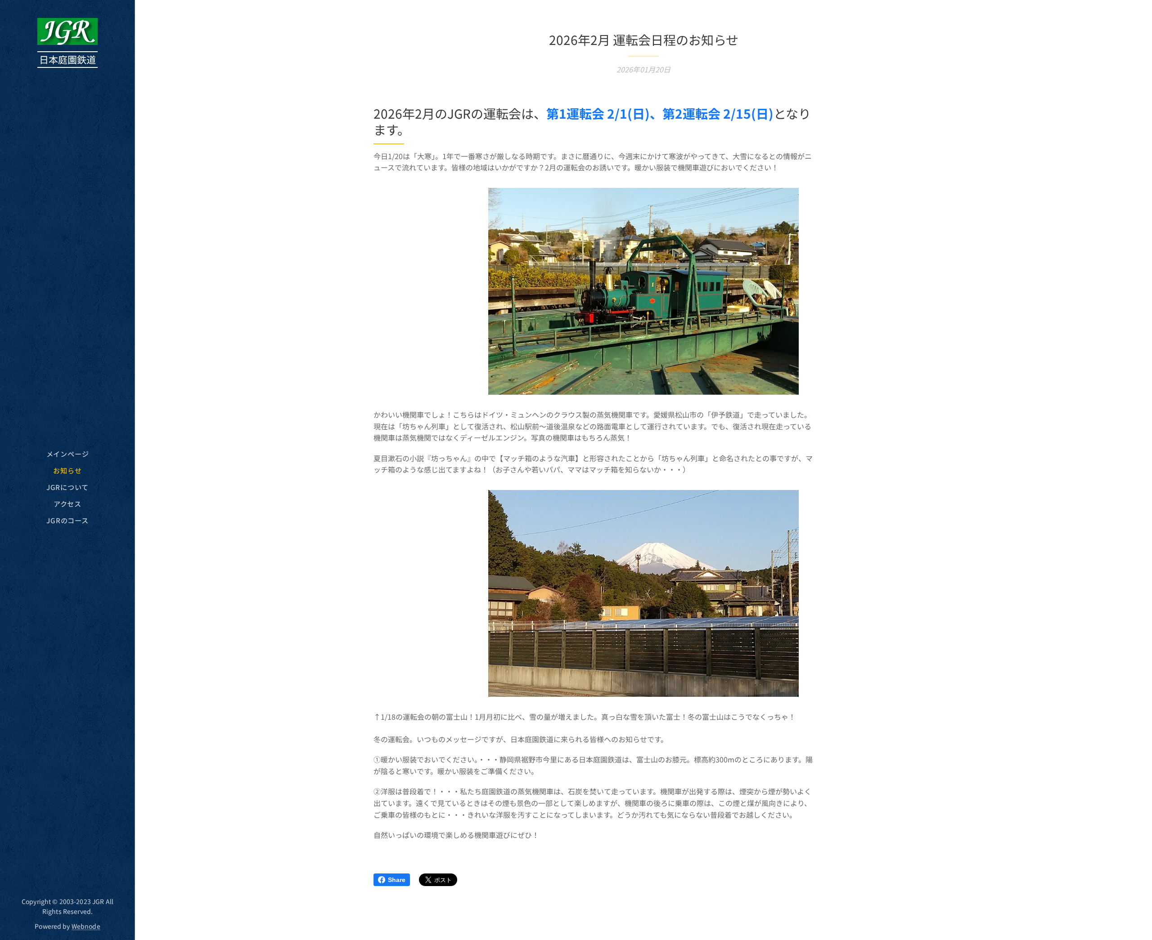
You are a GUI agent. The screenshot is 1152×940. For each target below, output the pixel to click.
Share (396, 879)
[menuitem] (67, 454)
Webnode (86, 926)
